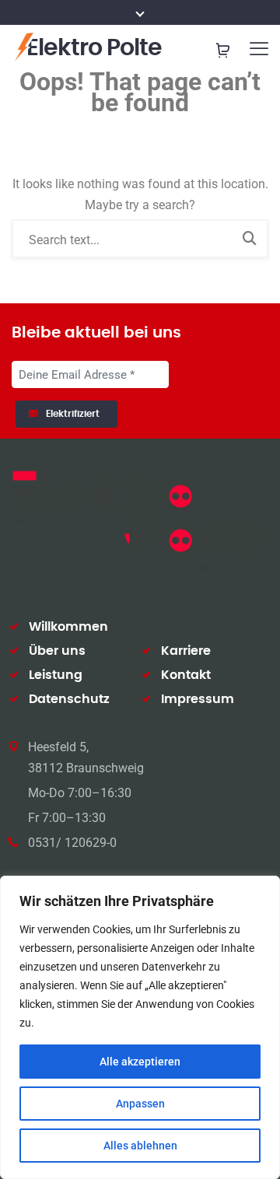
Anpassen (140, 1103)
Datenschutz (69, 699)
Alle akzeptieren (140, 1061)
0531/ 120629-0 (72, 842)
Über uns (57, 651)
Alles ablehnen (140, 1145)
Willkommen (68, 627)
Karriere (186, 651)
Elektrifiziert (75, 413)
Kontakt (186, 675)
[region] (140, 1027)
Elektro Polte (94, 48)
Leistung (55, 675)
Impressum (197, 699)
